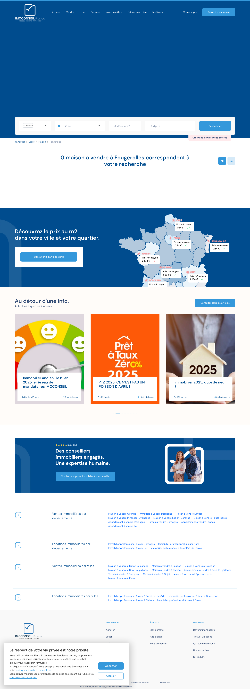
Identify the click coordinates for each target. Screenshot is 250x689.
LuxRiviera (157, 12)
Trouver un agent (202, 636)
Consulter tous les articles (215, 302)
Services (95, 12)
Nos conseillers (114, 12)
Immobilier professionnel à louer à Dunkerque (193, 596)
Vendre (70, 12)
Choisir (110, 676)
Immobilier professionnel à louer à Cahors (131, 600)
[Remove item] (24, 125)
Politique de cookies (140, 682)
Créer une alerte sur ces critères (210, 137)
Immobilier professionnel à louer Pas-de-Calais (176, 548)
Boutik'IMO (199, 657)
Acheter (56, 12)
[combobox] (35, 126)
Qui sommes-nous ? (204, 643)
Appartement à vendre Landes (198, 521)
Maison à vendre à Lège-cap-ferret (193, 574)
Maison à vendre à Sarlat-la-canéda (128, 565)
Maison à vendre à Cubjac (166, 570)
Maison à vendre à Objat (156, 574)
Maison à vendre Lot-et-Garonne (171, 517)
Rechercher (215, 126)
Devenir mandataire (219, 12)
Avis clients (156, 636)
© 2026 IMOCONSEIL (89, 686)
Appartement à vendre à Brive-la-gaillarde (207, 570)
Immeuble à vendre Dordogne (155, 513)
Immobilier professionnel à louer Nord (178, 543)
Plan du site (165, 682)
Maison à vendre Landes (189, 513)
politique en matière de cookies (33, 670)
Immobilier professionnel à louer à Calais (179, 600)
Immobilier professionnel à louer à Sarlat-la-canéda (136, 596)
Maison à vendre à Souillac (166, 565)
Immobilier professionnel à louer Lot (127, 548)
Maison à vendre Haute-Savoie (211, 517)
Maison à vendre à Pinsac (122, 578)
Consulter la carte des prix (49, 256)
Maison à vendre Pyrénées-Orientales (129, 517)
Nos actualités (201, 650)
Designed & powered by (117, 686)
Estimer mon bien (137, 12)
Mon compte (190, 12)
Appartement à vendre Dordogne (126, 521)
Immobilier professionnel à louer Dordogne (131, 543)
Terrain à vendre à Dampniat (124, 574)
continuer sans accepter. (23, 677)
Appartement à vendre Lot (122, 526)
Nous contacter (158, 643)
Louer (82, 12)
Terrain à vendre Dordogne (163, 521)
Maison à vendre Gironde (122, 513)
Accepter (111, 666)
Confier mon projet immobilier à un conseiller (85, 476)
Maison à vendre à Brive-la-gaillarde (128, 570)
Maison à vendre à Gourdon (200, 565)
